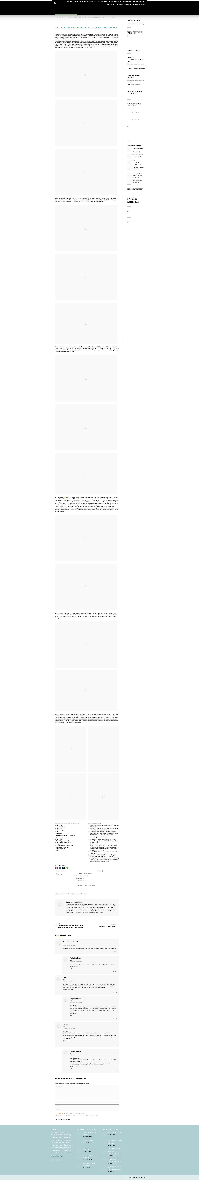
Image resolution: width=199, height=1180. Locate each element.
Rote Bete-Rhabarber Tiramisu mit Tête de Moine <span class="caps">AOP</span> (114, 1151)
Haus (64, 497)
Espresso (64, 893)
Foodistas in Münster (138, 154)
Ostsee (94, 17)
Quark (69, 893)
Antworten (115, 951)
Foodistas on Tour (83, 17)
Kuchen (90, 17)
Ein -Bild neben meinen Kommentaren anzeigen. (70, 1113)
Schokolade (80, 893)
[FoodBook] (135, 112)
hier (58, 37)
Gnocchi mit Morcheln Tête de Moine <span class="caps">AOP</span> (115, 1159)
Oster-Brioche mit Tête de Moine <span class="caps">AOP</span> (114, 1167)
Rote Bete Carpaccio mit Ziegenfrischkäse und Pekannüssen (115, 1142)
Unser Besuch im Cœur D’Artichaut (138, 168)
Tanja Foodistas (75, 958)
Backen (69, 17)
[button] (56, 868)
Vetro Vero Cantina (137, 180)
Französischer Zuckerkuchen (115, 1132)
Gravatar (60, 1113)
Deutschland (75, 17)
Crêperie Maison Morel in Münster (138, 149)
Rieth (74, 893)
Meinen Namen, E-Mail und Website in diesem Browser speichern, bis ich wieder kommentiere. (77, 1115)
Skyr (86, 893)
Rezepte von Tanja (100, 17)
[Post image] (129, 149)
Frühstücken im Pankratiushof (136, 161)
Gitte (64, 977)
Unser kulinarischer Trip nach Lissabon (137, 174)
